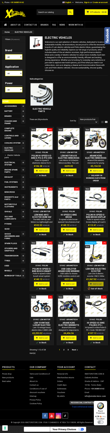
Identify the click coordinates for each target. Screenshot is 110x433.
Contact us (30, 25)
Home (5, 101)
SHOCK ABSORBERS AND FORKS (12, 236)
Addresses (61, 389)
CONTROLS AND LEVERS (11, 137)
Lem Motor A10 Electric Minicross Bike (68, 158)
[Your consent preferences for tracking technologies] (5, 428)
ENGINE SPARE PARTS (10, 171)
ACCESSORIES (10, 106)
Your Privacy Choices (64, 429)
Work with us (76, 25)
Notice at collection (37, 429)
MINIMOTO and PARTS (11, 198)
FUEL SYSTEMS (11, 182)
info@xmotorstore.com (95, 396)
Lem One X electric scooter (96, 270)
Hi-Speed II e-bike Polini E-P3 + (96, 324)
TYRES (7, 261)
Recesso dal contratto (82, 403)
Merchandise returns (65, 377)
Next (75, 350)
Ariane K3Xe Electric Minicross (95, 157)
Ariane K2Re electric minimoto (68, 324)
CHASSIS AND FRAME (10, 122)
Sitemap (33, 396)
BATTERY (8, 111)
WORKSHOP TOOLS (12, 276)
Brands (45, 25)
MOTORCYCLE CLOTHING (10, 205)
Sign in (87, 2)
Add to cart (42, 171)
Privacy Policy (35, 400)
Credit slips (61, 385)
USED (6, 266)
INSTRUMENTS (11, 187)
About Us (15, 25)
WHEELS (8, 271)
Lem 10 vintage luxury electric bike (42, 325)
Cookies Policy (36, 403)
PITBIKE (7, 224)
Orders (60, 381)
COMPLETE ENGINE (9, 129)
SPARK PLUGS (10, 243)
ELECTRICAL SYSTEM (9, 163)
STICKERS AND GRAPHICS (10, 249)
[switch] (100, 422)
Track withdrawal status (82, 407)
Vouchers (61, 392)
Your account (66, 367)
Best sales (6, 381)
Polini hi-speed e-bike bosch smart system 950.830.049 (42, 271)
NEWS (62, 25)
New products (8, 377)
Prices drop (7, 374)
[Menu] (105, 402)
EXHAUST (8, 177)
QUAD (7, 229)
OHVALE (8, 212)
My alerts (61, 396)
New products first (89, 121)
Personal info (62, 374)
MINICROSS (9, 192)
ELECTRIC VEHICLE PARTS (12, 156)
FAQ (54, 25)
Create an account (100, 2)
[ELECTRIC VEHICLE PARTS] (42, 94)
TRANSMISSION (11, 256)
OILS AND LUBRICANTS (10, 218)
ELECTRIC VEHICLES (8, 149)
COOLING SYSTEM (12, 143)
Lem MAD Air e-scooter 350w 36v (41, 216)
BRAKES (7, 116)
